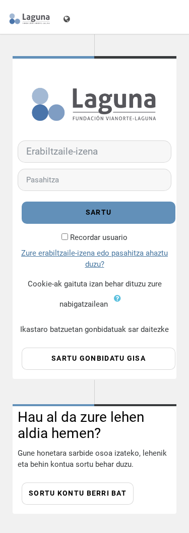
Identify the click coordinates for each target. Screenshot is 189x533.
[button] (120, 305)
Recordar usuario (99, 237)
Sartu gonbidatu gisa (98, 358)
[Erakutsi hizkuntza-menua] (67, 17)
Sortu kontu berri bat (78, 493)
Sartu (98, 212)
